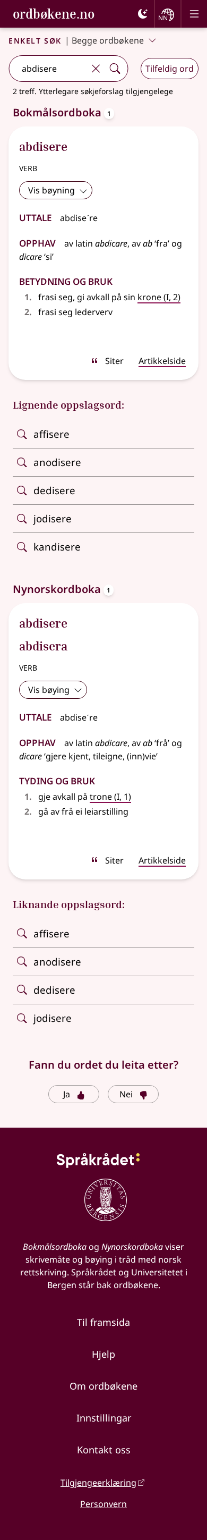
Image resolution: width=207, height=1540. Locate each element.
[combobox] (47, 68)
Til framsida (103, 1322)
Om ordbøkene (103, 1386)
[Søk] (114, 68)
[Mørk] (143, 14)
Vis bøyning (51, 190)
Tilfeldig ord (169, 68)
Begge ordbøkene (108, 40)
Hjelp (103, 1354)
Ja (66, 1094)
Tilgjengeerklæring (98, 1482)
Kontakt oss (104, 1449)
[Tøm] (95, 68)
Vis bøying (49, 690)
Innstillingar (103, 1417)
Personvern (103, 1504)
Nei (126, 1094)
